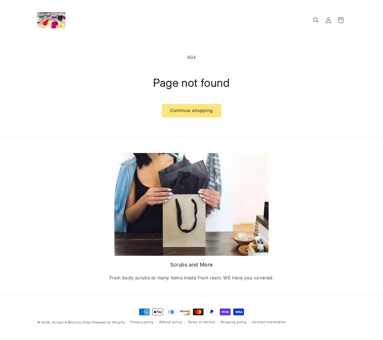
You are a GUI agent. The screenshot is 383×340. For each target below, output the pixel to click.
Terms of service (201, 322)
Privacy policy (142, 322)
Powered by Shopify (108, 322)
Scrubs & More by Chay (71, 322)
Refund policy (170, 322)
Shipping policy (234, 322)
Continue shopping (191, 110)
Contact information (269, 322)
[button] (316, 20)
